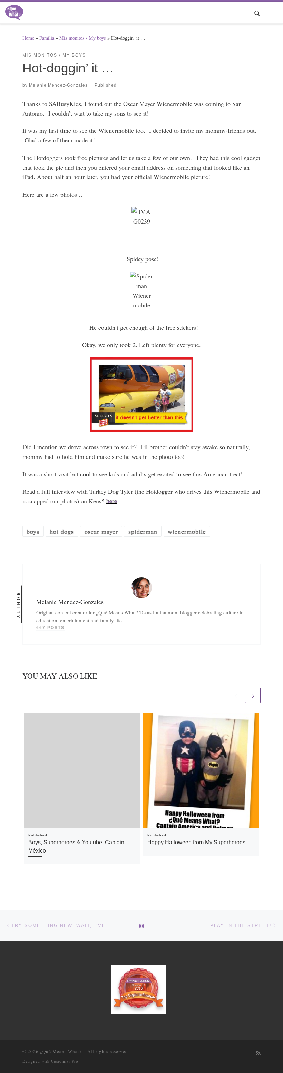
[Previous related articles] (236, 695)
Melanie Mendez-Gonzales (58, 85)
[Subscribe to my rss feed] (258, 1053)
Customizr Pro (64, 1061)
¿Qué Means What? (61, 1051)
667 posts (50, 627)
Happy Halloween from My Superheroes (196, 842)
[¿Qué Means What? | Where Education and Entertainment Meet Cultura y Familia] (14, 11)
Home (28, 38)
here (111, 501)
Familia (46, 38)
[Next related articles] (253, 695)
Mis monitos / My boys (82, 38)
